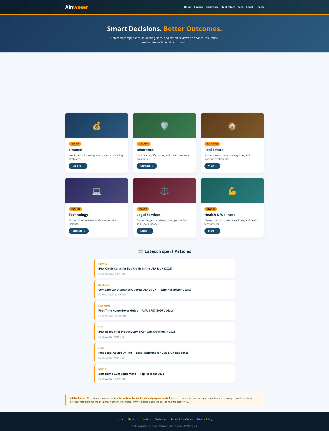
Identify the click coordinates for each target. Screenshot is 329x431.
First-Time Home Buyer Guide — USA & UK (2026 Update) (136, 310)
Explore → (78, 165)
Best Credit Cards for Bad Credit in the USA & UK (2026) (135, 268)
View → (212, 165)
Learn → (145, 230)
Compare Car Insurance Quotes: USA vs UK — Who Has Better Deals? (144, 290)
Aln (76, 7)
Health (260, 7)
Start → (212, 230)
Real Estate (228, 7)
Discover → (78, 230)
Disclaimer (161, 419)
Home (187, 7)
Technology (78, 214)
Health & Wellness (219, 214)
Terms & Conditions (182, 419)
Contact (146, 419)
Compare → (146, 165)
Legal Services (149, 214)
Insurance (212, 7)
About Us (133, 419)
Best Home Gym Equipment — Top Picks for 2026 (131, 374)
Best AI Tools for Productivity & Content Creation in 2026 (136, 331)
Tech (240, 7)
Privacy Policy (204, 419)
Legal (249, 7)
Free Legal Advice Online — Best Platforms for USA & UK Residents (143, 353)
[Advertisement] (164, 78)
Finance (199, 7)
